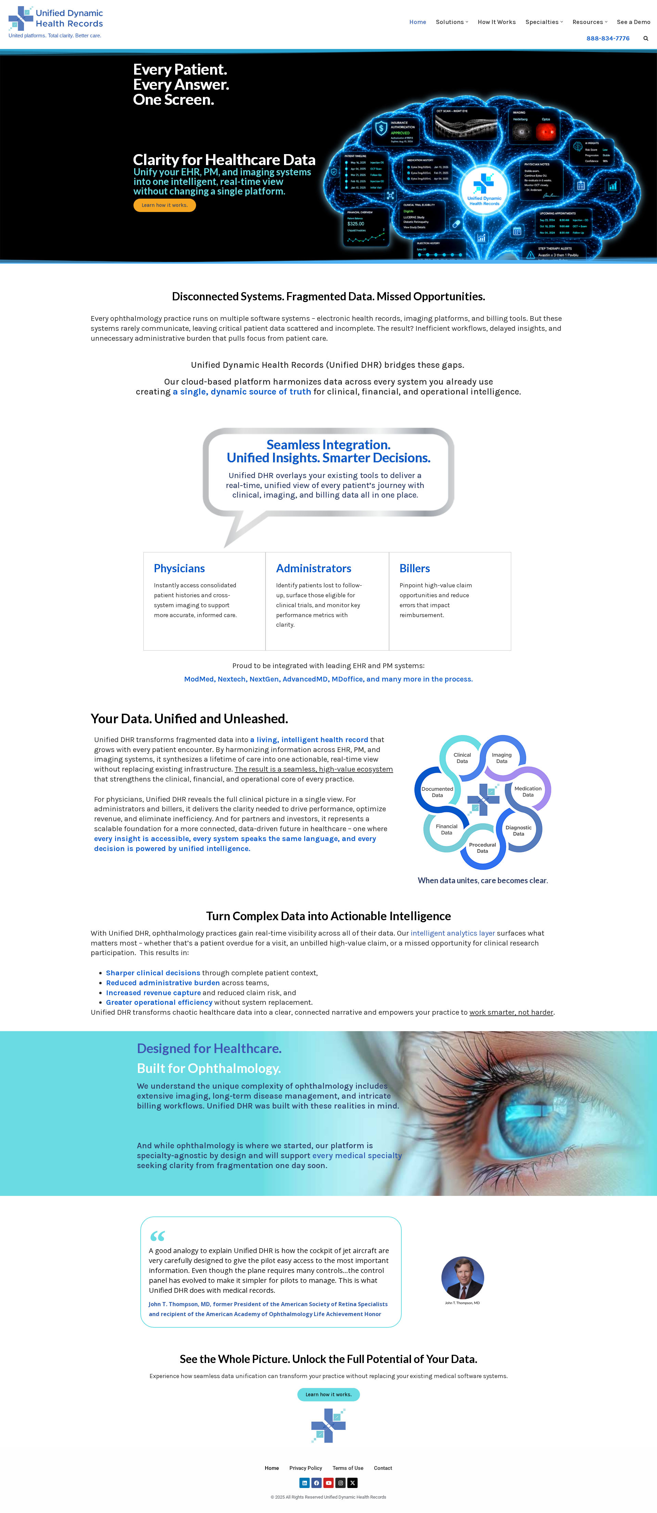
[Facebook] (316, 1483)
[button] (467, 22)
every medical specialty (357, 1155)
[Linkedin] (304, 1483)
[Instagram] (340, 1483)
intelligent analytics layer (453, 933)
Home (417, 22)
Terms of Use (348, 1468)
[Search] (645, 38)
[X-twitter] (352, 1483)
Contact (383, 1468)
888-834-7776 (608, 38)
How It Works (497, 22)
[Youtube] (328, 1483)
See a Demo (633, 22)
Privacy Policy (305, 1468)
